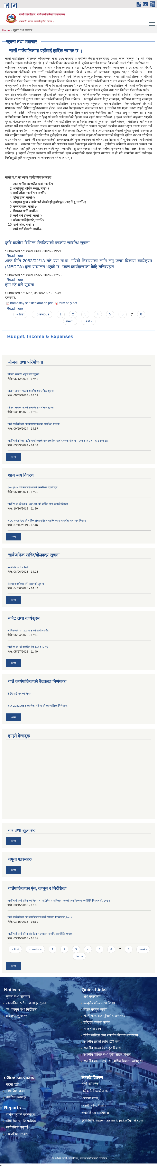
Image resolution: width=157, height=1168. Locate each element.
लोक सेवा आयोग (93, 1029)
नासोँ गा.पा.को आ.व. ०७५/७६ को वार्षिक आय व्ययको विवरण (38, 504)
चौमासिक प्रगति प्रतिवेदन (22, 1121)
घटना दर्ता (12, 1084)
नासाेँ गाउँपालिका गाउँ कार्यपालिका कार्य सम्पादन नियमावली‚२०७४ (40, 917)
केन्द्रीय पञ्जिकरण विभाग (99, 1003)
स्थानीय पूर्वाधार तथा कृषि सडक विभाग (107, 1055)
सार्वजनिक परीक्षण (17, 1134)
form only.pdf (68, 303)
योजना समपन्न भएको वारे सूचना (23, 374)
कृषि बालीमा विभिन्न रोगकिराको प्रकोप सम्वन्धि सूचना (47, 242)
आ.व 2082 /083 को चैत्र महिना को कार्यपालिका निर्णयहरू (37, 705)
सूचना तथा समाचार (18, 997)
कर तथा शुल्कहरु (16, 1016)
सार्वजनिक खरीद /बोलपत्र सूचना (26, 1003)
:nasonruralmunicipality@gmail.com (119, 1120)
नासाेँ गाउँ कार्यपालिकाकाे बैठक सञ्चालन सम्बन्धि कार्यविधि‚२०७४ (40, 933)
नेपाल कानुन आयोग (95, 1009)
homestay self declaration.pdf (31, 303)
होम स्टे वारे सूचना (19, 284)
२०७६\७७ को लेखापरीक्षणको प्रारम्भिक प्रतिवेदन (32, 487)
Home (6, 30)
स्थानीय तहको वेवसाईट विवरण (102, 1048)
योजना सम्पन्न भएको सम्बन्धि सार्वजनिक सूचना (31, 390)
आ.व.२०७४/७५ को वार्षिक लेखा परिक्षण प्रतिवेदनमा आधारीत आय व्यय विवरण (47, 520)
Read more (15, 255)
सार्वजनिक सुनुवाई (17, 1127)
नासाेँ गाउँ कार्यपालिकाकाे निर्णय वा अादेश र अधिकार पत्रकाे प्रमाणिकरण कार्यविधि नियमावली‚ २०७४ (59, 900)
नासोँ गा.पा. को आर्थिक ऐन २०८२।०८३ (28, 647)
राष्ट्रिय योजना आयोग (96, 1022)
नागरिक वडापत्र (16, 1097)
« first (20, 314)
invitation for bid (18, 567)
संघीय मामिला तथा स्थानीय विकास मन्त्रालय (110, 1035)
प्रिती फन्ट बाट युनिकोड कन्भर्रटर (104, 1016)
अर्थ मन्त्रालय (91, 997)
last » (88, 321)
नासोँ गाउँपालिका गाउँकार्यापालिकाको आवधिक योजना (33, 424)
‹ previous (42, 314)
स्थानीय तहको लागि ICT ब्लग (101, 1042)
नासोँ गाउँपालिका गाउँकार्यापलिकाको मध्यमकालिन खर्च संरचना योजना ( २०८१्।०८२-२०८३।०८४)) (58, 440)
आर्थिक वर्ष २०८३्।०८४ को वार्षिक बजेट (28, 630)
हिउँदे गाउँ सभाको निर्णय (19, 693)
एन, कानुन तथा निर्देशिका (21, 1009)
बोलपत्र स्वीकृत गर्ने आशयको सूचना (26, 583)
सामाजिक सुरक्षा (15, 1091)
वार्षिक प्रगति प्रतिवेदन (20, 1115)
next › (70, 321)
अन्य (13, 456)
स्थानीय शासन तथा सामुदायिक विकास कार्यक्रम (113, 1061)
